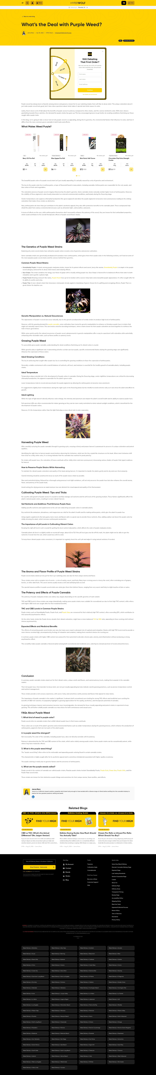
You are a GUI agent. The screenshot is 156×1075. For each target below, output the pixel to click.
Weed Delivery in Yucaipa (58, 1067)
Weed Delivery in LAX (114, 999)
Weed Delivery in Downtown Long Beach (33, 976)
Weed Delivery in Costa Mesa (87, 965)
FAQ (88, 885)
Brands (68, 872)
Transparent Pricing (117, 892)
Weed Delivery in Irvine (29, 993)
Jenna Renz (30, 33)
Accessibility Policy (117, 898)
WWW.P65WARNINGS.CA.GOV (83, 933)
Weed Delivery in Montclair (87, 1010)
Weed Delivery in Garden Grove (117, 982)
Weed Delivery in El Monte (87, 976)
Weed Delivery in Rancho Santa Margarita (120, 1027)
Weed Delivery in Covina (115, 965)
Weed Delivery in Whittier (86, 1061)
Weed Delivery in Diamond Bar (88, 970)
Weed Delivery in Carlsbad (87, 959)
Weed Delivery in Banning (58, 953)
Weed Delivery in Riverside (87, 1033)
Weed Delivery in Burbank (58, 959)
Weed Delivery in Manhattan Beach (61, 1005)
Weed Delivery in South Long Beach (61, 1050)
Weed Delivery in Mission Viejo (31, 1010)
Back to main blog (29, 16)
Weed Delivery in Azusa (29, 953)
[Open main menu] (22, 2)
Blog (67, 880)
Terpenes (90, 864)
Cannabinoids (91, 870)
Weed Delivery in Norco (86, 1016)
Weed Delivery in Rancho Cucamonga (90, 1027)
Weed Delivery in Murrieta (29, 1016)
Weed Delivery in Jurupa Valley (60, 993)
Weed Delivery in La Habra (87, 993)
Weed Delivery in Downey (115, 970)
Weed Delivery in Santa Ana (116, 1039)
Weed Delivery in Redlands (30, 1033)
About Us (114, 882)
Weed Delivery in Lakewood (87, 999)
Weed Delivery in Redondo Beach (60, 1033)
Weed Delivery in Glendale (30, 987)
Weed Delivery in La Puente (116, 993)
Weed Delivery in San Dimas (87, 1039)
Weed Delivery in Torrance (115, 1050)
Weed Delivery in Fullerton (87, 982)
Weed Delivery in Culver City (30, 970)
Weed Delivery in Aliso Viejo (59, 948)
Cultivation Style (92, 867)
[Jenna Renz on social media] (33, 797)
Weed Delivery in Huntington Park (117, 987)
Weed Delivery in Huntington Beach (89, 987)
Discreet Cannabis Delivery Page (121, 867)
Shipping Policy (116, 901)
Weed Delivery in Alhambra (30, 948)
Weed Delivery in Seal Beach (59, 1044)
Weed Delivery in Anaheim (87, 948)
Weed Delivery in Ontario (86, 1022)
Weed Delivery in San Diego (59, 1039)
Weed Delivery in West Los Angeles (32, 1061)
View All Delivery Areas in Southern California (39, 861)
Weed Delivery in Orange (115, 1022)
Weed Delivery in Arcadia (115, 948)
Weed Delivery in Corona (58, 965)
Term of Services (116, 913)
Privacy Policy (116, 920)
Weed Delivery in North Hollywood (117, 1016)
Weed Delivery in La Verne (30, 999)
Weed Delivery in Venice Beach (60, 1056)
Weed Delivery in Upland (29, 1056)
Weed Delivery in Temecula (87, 1050)
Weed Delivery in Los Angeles (30, 1005)
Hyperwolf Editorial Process (63, 33)
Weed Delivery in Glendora (58, 987)
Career (114, 879)
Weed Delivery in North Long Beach (32, 1022)
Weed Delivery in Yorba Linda (30, 1067)
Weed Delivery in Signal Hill (87, 1044)
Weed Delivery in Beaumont (87, 953)
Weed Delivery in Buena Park (30, 959)
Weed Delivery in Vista (86, 1056)
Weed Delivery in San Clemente (31, 1039)
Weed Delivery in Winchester (116, 1061)
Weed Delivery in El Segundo (116, 976)
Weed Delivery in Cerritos (115, 959)
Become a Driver (92, 879)
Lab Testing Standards (118, 873)
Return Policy (116, 910)
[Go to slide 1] (76, 175)
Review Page (115, 895)
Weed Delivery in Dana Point (59, 970)
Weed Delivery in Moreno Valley (117, 1010)
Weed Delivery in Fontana (58, 982)
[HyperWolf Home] (78, 3)
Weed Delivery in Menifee (115, 1005)
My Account (70, 864)
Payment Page (116, 870)
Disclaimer (115, 916)
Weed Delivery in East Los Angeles (60, 976)
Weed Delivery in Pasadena (30, 1027)
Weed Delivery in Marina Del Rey (88, 1005)
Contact (68, 868)
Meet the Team (116, 904)
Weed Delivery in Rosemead (116, 1033)
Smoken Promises (56, 155)
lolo (82, 155)
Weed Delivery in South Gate (30, 1050)
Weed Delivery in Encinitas (30, 982)
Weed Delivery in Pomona (58, 1027)
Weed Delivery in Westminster (59, 1061)
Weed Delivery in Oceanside (59, 1022)
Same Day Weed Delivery (119, 864)
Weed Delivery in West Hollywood (117, 1056)
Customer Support (92, 882)
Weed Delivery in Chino (29, 965)
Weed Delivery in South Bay (116, 1044)
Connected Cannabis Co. (30, 155)
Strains (68, 876)
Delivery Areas (116, 889)
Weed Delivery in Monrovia (58, 1010)
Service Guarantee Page (119, 876)
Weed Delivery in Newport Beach (60, 1016)
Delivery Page (116, 886)
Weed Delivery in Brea (114, 953)
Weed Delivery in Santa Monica (31, 1044)
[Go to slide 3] (79, 175)
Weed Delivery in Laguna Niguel (60, 999)
